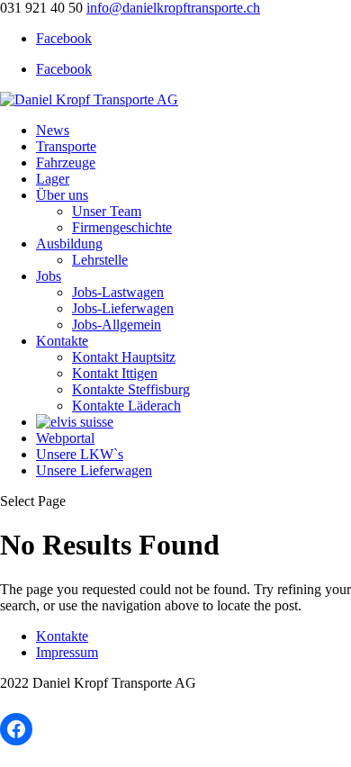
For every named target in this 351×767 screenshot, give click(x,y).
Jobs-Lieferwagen (123, 308)
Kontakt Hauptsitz (124, 357)
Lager (52, 178)
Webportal (65, 438)
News (52, 130)
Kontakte (62, 340)
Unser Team (106, 211)
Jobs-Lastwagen (118, 292)
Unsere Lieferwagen (94, 470)
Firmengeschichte (122, 227)
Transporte (66, 146)
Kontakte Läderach (126, 405)
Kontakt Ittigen (115, 373)
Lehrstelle (100, 259)
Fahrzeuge (65, 162)
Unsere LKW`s (79, 454)
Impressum (67, 652)
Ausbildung (69, 243)
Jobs (48, 276)
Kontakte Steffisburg (131, 389)
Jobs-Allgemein (116, 324)
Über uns (62, 195)
